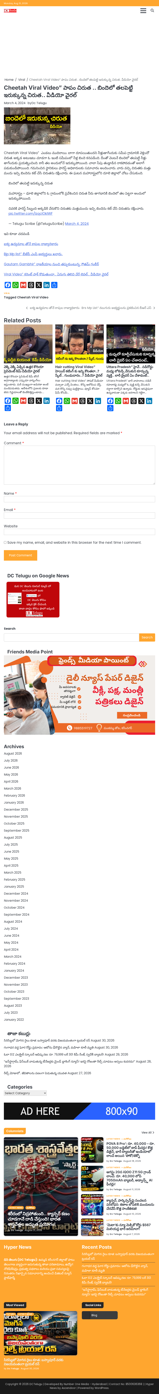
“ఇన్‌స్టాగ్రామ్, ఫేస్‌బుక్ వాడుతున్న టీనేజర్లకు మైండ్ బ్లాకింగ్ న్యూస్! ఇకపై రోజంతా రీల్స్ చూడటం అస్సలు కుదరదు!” (69, 1061)
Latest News (16, 1207)
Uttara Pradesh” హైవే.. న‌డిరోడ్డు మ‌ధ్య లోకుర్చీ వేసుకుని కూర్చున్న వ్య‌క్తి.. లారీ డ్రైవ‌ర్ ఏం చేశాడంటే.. (129, 371)
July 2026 (11, 760)
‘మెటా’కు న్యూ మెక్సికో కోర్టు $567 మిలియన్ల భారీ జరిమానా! (128, 1227)
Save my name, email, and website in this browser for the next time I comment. (74, 542)
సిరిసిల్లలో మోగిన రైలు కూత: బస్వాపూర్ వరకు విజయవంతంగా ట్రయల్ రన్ (47, 1040)
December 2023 (16, 978)
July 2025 (11, 845)
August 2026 (13, 753)
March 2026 (12, 788)
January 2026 (14, 802)
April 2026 (11, 781)
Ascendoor (69, 1388)
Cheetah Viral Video (32, 297)
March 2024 (13, 957)
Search (10, 628)
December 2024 (16, 894)
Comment (14, 443)
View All (147, 1132)
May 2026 (11, 774)
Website (11, 526)
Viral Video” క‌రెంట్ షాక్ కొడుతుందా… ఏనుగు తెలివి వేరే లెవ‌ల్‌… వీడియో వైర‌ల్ (56, 274)
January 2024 (14, 971)
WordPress (102, 1388)
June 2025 (11, 852)
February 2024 (14, 964)
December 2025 (16, 809)
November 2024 (16, 901)
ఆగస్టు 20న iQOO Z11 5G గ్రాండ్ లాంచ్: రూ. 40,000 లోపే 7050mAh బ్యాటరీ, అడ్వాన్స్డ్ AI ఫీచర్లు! (129, 1178)
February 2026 (14, 795)
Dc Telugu (39, 103)
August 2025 (13, 838)
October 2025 (14, 823)
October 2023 (14, 992)
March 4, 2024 (77, 223)
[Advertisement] (79, 46)
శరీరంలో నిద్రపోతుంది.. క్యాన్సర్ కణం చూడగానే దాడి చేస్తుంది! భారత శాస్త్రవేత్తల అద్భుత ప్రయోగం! (39, 1219)
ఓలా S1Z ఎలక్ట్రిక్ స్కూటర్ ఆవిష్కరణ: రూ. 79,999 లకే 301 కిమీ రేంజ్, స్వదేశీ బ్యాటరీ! (54, 1054)
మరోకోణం (30, 1207)
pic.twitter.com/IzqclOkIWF (31, 213)
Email (10, 510)
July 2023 (11, 1013)
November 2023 (16, 985)
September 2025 (16, 831)
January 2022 (14, 1020)
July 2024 (11, 929)
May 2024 (11, 943)
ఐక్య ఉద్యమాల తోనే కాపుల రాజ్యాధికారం (31, 244)
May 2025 (11, 859)
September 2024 (16, 915)
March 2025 (12, 873)
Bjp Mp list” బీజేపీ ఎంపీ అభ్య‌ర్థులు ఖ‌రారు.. (33, 254)
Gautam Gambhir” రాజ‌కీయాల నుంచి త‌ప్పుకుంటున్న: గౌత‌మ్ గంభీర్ (51, 264)
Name (10, 493)
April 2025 (11, 866)
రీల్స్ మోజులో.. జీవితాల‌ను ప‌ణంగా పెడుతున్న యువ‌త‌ (35, 1073)
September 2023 (16, 999)
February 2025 (14, 880)
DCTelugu (35, 1384)
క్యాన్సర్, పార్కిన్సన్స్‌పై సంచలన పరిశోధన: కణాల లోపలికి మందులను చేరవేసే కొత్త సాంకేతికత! (130, 1204)
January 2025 (14, 887)
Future (11, 1314)
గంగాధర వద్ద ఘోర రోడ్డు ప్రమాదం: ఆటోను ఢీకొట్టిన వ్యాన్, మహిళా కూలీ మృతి (49, 1047)
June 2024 (11, 936)
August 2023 (13, 1006)
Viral (7, 293)
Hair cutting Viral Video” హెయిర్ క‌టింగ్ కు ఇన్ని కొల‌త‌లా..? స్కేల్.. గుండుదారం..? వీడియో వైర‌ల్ (78, 371)
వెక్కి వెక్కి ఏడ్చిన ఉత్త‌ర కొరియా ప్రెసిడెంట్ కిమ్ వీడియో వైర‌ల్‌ (24, 369)
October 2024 (14, 908)
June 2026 (11, 767)
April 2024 (11, 950)
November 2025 (16, 816)
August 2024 (13, 922)
